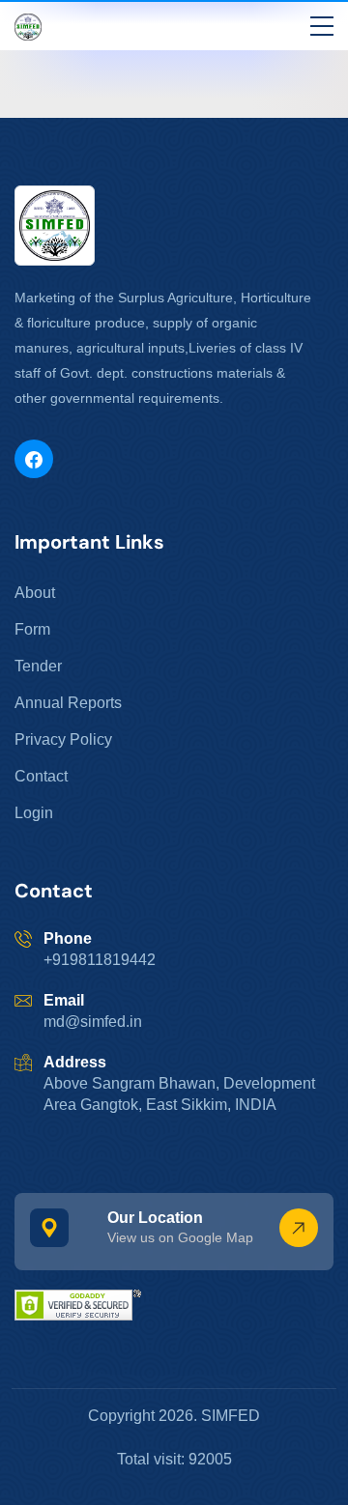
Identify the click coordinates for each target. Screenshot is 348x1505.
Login (33, 813)
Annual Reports (68, 703)
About (34, 592)
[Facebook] (33, 459)
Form (32, 629)
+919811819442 (100, 959)
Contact (41, 776)
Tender (38, 666)
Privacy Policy (63, 739)
